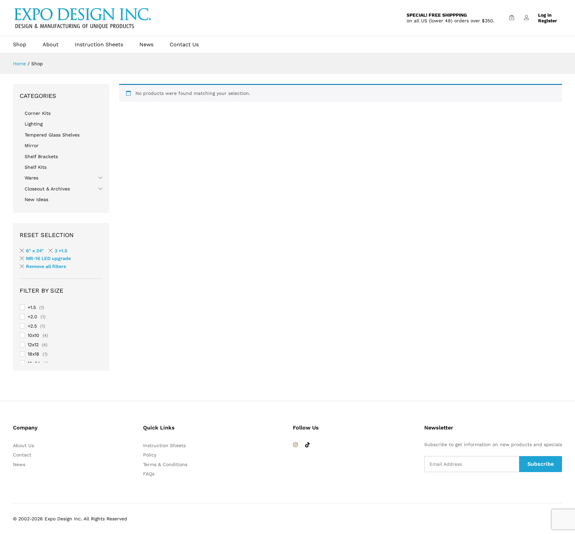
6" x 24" (35, 250)
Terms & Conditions (165, 464)
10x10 (33, 335)
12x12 (33, 344)
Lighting (34, 124)
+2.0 (32, 316)
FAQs (148, 473)
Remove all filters (46, 266)
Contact (22, 454)
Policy (149, 454)
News (146, 44)
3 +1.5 (61, 250)
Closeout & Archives (47, 188)
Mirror (32, 145)
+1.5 (32, 307)
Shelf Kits (36, 167)
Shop (19, 44)
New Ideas (36, 199)
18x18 (33, 354)
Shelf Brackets (41, 156)
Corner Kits (38, 113)
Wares (31, 177)
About (51, 44)
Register (547, 20)
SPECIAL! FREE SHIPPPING (437, 15)
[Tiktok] (307, 445)
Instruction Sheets (99, 44)
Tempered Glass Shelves (52, 134)
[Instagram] (295, 445)
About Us (23, 445)
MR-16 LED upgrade (48, 258)
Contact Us (184, 44)
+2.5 (32, 326)
